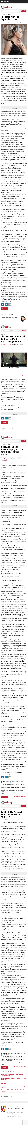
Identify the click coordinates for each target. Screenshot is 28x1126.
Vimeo (3, 377)
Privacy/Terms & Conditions (13, 1110)
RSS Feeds (17, 1108)
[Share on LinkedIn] (6, 304)
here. (5, 460)
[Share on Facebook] (2, 304)
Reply (2, 793)
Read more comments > (20, 796)
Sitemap (22, 1108)
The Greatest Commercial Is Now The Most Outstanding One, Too (12, 1075)
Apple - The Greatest (7, 375)
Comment (4, 308)
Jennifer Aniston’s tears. (11, 470)
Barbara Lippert (6, 22)
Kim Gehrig (20, 375)
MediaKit (17, 1107)
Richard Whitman (6, 344)
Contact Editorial (10, 1108)
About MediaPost (10, 1107)
